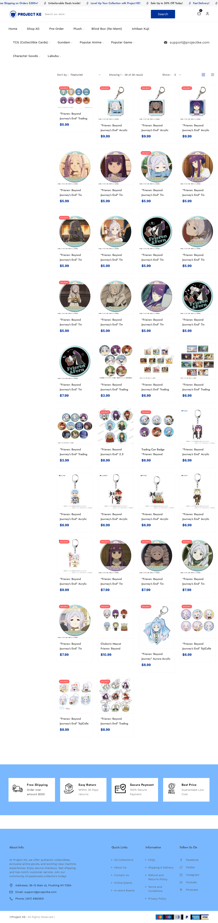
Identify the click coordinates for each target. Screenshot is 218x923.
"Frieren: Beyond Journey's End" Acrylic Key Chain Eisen (155, 519)
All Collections (123, 859)
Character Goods (25, 56)
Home (13, 28)
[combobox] (109, 14)
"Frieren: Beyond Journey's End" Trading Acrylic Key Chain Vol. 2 (156, 389)
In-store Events (124, 890)
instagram (192, 874)
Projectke (62, 917)
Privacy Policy (157, 898)
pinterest (192, 889)
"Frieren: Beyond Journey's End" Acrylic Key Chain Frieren (73, 583)
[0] (199, 14)
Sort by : (62, 74)
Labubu (53, 56)
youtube (191, 882)
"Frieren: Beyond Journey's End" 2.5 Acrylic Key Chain (112, 454)
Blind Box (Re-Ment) (106, 28)
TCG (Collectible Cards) (30, 42)
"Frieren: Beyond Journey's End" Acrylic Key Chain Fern (195, 454)
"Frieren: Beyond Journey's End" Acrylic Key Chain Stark (114, 519)
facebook (192, 859)
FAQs (151, 859)
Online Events (123, 882)
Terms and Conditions (155, 889)
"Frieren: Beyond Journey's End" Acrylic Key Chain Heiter (195, 519)
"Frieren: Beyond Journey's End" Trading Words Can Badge (73, 454)
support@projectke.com (189, 42)
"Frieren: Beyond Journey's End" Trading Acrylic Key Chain (114, 723)
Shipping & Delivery (161, 867)
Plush (77, 28)
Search (163, 14)
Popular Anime (90, 42)
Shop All (33, 28)
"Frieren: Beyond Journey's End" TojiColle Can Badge (196, 648)
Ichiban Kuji (140, 28)
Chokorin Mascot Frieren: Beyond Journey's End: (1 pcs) (114, 648)
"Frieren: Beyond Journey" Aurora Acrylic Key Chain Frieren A (156, 658)
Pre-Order (56, 28)
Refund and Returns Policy (157, 877)
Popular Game (121, 42)
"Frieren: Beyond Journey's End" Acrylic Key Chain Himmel (73, 519)
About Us (120, 867)
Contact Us (121, 875)
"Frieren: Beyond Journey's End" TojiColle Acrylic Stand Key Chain (74, 723)
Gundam (64, 42)
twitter (190, 867)
